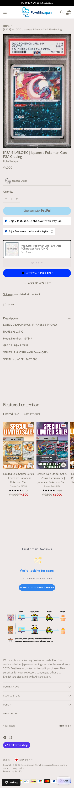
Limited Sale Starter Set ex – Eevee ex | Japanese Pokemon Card (18, 478)
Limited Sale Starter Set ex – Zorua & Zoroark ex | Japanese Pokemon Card (52, 478)
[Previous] (15, 3)
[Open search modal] (61, 12)
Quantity (8, 191)
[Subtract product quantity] (6, 198)
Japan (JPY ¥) (24, 759)
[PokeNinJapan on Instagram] (11, 738)
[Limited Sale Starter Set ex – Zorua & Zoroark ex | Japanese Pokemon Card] (52, 445)
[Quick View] (30, 465)
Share (11, 304)
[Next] (59, 3)
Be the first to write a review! (37, 587)
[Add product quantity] (17, 198)
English (6, 759)
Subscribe (65, 726)
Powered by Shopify (12, 771)
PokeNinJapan (11, 161)
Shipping (8, 294)
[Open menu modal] (4, 12)
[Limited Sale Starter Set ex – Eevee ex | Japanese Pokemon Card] (18, 445)
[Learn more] (52, 231)
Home (6, 25)
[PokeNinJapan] (37, 12)
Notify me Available (39, 273)
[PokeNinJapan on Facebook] (5, 738)
